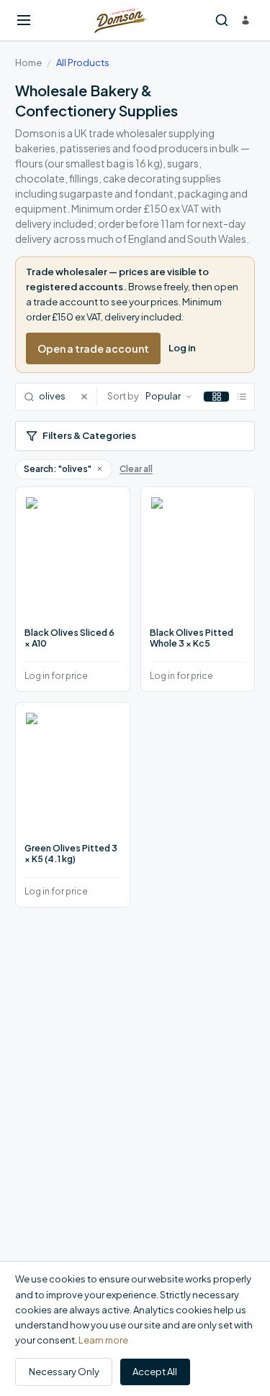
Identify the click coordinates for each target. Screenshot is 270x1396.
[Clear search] (88, 397)
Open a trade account (93, 348)
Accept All (154, 1371)
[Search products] (222, 20)
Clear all (136, 468)
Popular (163, 396)
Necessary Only (64, 1371)
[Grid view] (216, 397)
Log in (182, 347)
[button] (99, 468)
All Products (82, 62)
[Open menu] (23, 20)
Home (28, 62)
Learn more (103, 1340)
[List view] (241, 397)
